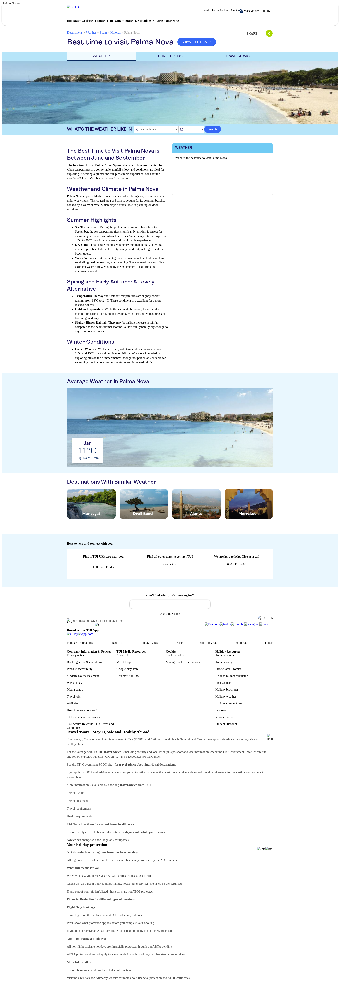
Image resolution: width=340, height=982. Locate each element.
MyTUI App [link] (124, 662)
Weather (91, 32)
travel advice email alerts (106, 772)
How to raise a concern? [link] (82, 710)
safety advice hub (88, 832)
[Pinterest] (266, 624)
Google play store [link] (127, 669)
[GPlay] (72, 634)
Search (212, 129)
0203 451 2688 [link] (236, 564)
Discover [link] (221, 710)
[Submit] (134, 602)
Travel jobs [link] (74, 696)
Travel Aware (75, 792)
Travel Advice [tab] (238, 56)
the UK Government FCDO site (92, 764)
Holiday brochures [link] (226, 689)
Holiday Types (148, 642)
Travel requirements (79, 808)
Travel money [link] (224, 662)
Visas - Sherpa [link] (224, 717)
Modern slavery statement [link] (83, 675)
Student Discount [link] (226, 724)
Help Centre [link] (231, 10)
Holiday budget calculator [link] (231, 675)
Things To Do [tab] (170, 56)
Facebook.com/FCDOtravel (143, 756)
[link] (73, 7)
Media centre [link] (75, 689)
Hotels (269, 642)
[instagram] (251, 624)
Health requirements (79, 816)
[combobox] (170, 604)
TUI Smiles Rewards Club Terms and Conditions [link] (90, 725)
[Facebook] (212, 624)
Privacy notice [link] (76, 655)
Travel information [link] (212, 10)
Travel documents (78, 800)
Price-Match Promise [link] (228, 669)
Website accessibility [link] (79, 669)
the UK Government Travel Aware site (242, 752)
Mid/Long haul (209, 642)
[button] (256, 11)
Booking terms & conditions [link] (84, 662)
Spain (103, 32)
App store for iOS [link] (127, 675)
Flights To (116, 642)
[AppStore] (85, 634)
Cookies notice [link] (175, 655)
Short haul (241, 642)
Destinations (74, 32)
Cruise (179, 642)
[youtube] (237, 624)
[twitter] (225, 624)
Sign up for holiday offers (107, 620)
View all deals (196, 42)
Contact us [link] (169, 564)
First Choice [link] (223, 682)
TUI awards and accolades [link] (83, 717)
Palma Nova (132, 32)
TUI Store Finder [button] (103, 567)
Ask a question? (170, 613)
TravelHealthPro (83, 824)
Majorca (115, 32)
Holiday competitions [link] (228, 703)
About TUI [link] (123, 655)
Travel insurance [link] (225, 655)
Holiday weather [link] (225, 696)
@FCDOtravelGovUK (95, 756)
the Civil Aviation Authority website (95, 978)
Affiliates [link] (72, 703)
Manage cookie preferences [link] (183, 662)
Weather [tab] (101, 56)
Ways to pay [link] (74, 682)
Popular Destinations (80, 642)
